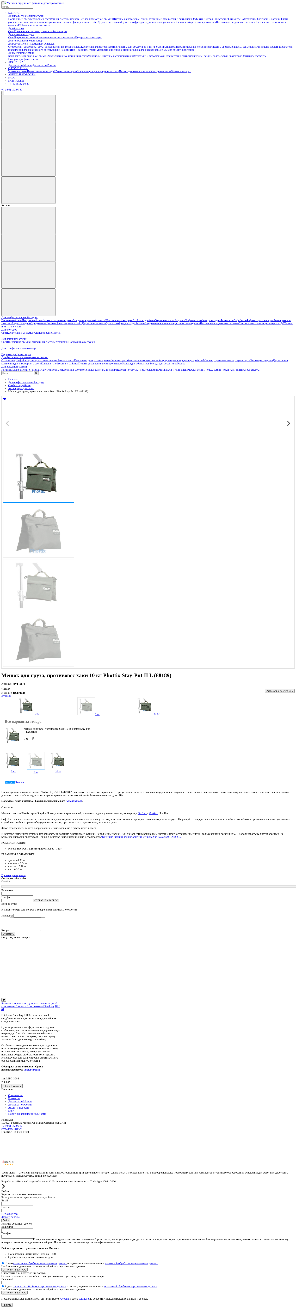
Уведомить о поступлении (279, 691)
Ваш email (7, 1279)
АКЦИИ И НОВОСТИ (21, 74)
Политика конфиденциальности (27, 1113)
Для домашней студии (21, 34)
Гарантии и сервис (66, 71)
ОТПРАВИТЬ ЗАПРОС (46, 900)
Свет (11, 31)
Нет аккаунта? (9, 1213)
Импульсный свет (39, 18)
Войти (6, 1220)
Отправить (8, 934)
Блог (11, 1110)
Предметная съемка (25, 37)
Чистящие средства (268, 46)
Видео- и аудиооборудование (44, 22)
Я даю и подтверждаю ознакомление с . (81, 1263)
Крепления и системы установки (33, 31)
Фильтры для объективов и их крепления (141, 46)
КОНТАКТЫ (16, 80)
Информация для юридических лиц (98, 71)
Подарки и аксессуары (88, 37)
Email (4, 1200)
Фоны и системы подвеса (64, 18)
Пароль (5, 1207)
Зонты (246, 55)
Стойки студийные (150, 18)
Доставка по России (44, 65)
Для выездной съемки (21, 52)
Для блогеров (16, 28)
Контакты (14, 1098)
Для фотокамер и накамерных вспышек (31, 43)
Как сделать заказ (161, 71)
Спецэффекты (258, 55)
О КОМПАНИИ (18, 68)
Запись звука (59, 31)
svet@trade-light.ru (11, 1128)
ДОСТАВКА (15, 62)
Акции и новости (18, 1107)
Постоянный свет (18, 18)
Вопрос (5, 930)
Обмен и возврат (181, 71)
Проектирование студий (41, 71)
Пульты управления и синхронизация (109, 49)
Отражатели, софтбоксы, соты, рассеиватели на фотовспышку (44, 46)
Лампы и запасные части (35, 25)
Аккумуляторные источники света (67, 55)
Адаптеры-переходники (202, 22)
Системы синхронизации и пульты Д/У (261, 323)
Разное (190, 49)
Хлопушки (181, 22)
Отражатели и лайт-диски (177, 18)
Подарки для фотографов (23, 59)
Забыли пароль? (10, 1216)
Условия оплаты (17, 71)
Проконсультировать (13, 875)
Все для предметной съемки (95, 18)
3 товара (6, 695)
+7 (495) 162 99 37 (18, 83)
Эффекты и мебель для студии (209, 18)
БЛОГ (11, 77)
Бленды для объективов (172, 49)
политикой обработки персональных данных (131, 1263)
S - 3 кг (142, 813)
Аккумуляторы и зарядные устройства (187, 46)
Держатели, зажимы (109, 22)
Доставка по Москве (20, 65)
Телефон (6, 897)
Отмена (19, 782)
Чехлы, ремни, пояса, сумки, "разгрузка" (219, 55)
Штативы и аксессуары (125, 18)
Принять (7, 1305)
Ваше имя (7, 890)
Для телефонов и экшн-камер (25, 40)
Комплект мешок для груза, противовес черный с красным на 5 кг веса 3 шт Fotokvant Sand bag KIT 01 (30, 1006)
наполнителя (74, 800)
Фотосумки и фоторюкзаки (149, 55)
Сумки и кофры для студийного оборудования (148, 22)
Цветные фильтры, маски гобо (79, 22)
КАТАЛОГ (14, 12)
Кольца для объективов (145, 49)
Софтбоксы (247, 18)
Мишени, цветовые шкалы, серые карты (233, 46)
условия (64, 1298)
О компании (15, 1095)
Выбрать (10, 782)
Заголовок (7, 915)
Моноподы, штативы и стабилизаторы (110, 55)
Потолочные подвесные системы (235, 22)
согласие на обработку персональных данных (40, 1263)
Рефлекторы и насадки (267, 18)
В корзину (12, 1086)
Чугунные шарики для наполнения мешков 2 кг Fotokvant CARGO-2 (141, 836)
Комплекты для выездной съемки (27, 55)
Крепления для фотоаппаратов (99, 46)
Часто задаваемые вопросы (135, 71)
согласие (84, 1298)
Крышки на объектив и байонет (68, 49)
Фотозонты (234, 18)
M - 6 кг (153, 813)
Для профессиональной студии (26, 15)
